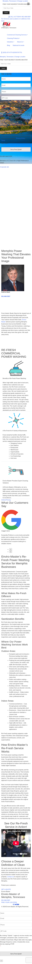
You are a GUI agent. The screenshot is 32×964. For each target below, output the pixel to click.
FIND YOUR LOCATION (9, 902)
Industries (10, 42)
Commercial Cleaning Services (17, 35)
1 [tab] (10, 549)
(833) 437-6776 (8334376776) (12, 52)
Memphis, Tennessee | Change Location (15, 1)
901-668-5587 (5, 296)
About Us (20, 42)
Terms (4, 119)
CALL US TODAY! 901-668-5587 (20, 16)
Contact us (10, 876)
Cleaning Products (13, 38)
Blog (8, 45)
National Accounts (18, 45)
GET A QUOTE (6, 889)
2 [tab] (10, 551)
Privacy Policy (25, 117)
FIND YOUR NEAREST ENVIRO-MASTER (16, 4)
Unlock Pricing (6, 500)
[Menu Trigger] (28, 3)
